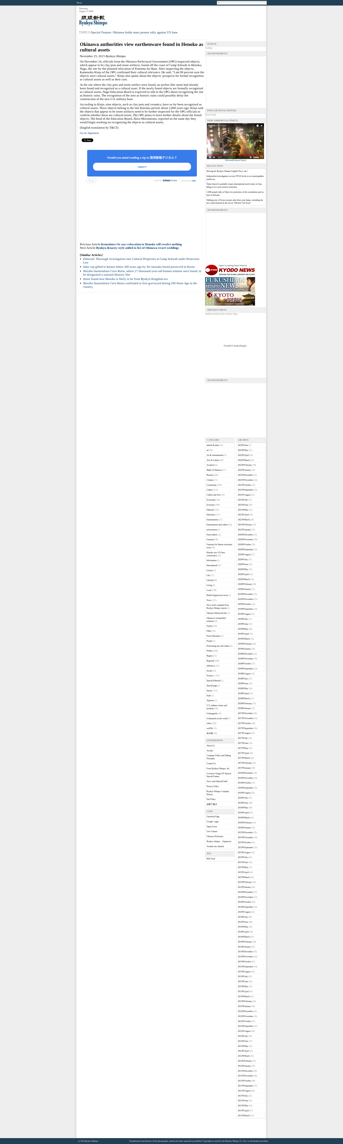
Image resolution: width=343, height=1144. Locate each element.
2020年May (243, 569)
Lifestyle (210, 580)
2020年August (244, 554)
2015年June (243, 862)
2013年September (245, 966)
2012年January (244, 1066)
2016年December (245, 773)
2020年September (245, 549)
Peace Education (213, 636)
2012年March (244, 1056)
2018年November (245, 658)
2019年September (245, 609)
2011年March (244, 1115)
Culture (210, 490)
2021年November (245, 480)
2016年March (244, 817)
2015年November (245, 837)
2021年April (243, 514)
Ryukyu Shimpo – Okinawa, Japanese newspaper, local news (106, 20)
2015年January (244, 887)
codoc (194, 181)
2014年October (244, 902)
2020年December (245, 534)
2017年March (244, 758)
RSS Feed (211, 858)
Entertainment (212, 519)
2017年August (244, 733)
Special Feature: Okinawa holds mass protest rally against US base (134, 32)
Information (212, 560)
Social (209, 671)
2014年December (245, 892)
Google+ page (212, 821)
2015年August (244, 852)
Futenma (210, 539)
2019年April (243, 634)
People (209, 641)
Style (209, 695)
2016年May (243, 807)
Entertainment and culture (217, 524)
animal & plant (213, 445)
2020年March (244, 579)
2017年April (243, 753)
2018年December (245, 654)
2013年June (243, 981)
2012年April (243, 1051)
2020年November (245, 539)
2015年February (245, 882)
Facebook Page (213, 816)
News (209, 600)
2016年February (245, 822)
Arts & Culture (213, 460)
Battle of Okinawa (214, 470)
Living (209, 585)
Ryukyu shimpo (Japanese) (219, 841)
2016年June (243, 803)
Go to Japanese (89, 133)
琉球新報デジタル (170, 180)
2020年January (244, 589)
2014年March (244, 937)
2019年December (245, 594)
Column (210, 480)
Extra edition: (212, 534)
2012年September (245, 1026)
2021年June (243, 505)
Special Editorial (213, 680)
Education (211, 514)
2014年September (245, 907)
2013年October (244, 961)
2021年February (245, 524)
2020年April (243, 574)
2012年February (245, 1061)
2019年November (245, 599)
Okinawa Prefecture (215, 836)
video (209, 723)
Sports (209, 690)
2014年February (245, 942)
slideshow (211, 666)
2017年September (245, 728)
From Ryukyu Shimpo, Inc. (218, 768)
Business (210, 475)
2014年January (244, 947)
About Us (211, 745)
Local (209, 590)
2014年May (243, 927)
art (208, 450)
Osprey (210, 626)
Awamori (210, 465)
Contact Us (211, 763)
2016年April (243, 812)
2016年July (243, 798)
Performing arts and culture (218, 646)
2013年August (244, 971)
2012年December (245, 1011)
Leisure (210, 570)
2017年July (243, 738)
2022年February (245, 465)
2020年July (243, 559)
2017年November (245, 718)
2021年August (244, 495)
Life (208, 575)
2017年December (245, 713)
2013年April (243, 991)
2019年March (244, 639)
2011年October (244, 1081)
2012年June (243, 1041)
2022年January (244, 470)
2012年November (245, 1016)
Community (212, 485)
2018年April (243, 693)
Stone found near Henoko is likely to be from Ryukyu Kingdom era (125, 279)
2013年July (243, 976)
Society (210, 675)
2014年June (243, 922)
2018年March (244, 698)
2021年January (244, 529)
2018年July (243, 678)
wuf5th (210, 728)
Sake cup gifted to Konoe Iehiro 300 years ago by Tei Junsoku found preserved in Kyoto (139, 266)
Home (79, 3)
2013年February (245, 1001)
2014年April (243, 932)
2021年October (244, 485)
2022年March (244, 460)
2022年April (243, 455)
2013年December (245, 951)
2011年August (244, 1091)
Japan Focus (212, 826)
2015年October (244, 842)
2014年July (243, 917)
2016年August (244, 793)
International (212, 565)
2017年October (244, 723)
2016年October (244, 783)
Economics (211, 500)
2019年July (243, 619)
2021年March (244, 519)
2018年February (245, 703)
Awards (210, 750)
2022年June (243, 445)
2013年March (244, 996)
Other (209, 631)
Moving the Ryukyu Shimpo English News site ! (227, 171)
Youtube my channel (215, 846)
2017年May (243, 748)
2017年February (245, 763)
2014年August (244, 912)
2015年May (243, 867)
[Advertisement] (201, 16)
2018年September (245, 668)
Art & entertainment (215, 455)
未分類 (210, 733)
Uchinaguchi (212, 713)
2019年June (243, 624)
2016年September (245, 788)
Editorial (210, 510)
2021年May (243, 510)
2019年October (244, 604)
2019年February (245, 644)
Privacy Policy (213, 786)
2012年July (243, 1036)
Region (210, 656)
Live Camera (212, 831)
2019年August (244, 614)
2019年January (244, 649)
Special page (212, 685)
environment (212, 529)
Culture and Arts (213, 495)
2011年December (245, 1071)
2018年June (243, 683)
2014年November (245, 897)
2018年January (244, 708)
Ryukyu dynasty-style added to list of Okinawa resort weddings (137, 248)
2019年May (243, 629)
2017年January (244, 768)
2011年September (245, 1086)
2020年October (244, 544)
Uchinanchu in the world (217, 718)
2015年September (245, 847)
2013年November (245, 956)
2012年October (244, 1021)
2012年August (244, 1031)
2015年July (243, 857)
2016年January (244, 827)
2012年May (243, 1046)
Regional (210, 661)
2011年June (243, 1100)
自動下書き (212, 804)
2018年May (243, 688)
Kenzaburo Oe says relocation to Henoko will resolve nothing (141, 244)
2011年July (243, 1096)
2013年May (243, 986)
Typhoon (210, 700)
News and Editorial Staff (217, 781)
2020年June (243, 564)
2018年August (244, 673)
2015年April (243, 872)
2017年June (243, 743)
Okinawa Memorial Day (217, 613)
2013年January (244, 1006)
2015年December (245, 832)
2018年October (244, 663)
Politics (210, 651)
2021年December (245, 475)
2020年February (245, 584)
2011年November (245, 1076)
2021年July (243, 500)
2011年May (243, 1105)
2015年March (244, 877)
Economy (211, 505)
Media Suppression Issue (217, 595)
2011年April (243, 1110)
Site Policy (211, 799)
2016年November (245, 778)
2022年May (243, 450)
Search (218, 2)
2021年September (245, 490)
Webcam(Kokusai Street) (235, 160)
